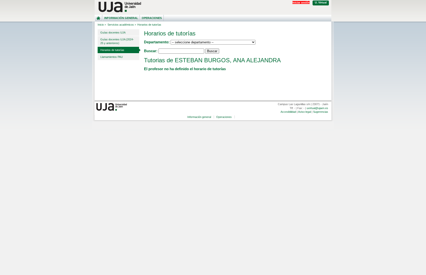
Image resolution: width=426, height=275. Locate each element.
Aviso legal (304, 111)
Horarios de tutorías (112, 50)
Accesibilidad (288, 111)
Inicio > (102, 24)
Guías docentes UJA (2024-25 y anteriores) (117, 41)
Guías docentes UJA (112, 32)
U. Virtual (321, 2)
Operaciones (152, 17)
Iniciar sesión (301, 2)
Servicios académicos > (121, 24)
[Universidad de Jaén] (213, 7)
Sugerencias (320, 111)
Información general (121, 17)
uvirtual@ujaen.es (317, 108)
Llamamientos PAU (111, 56)
